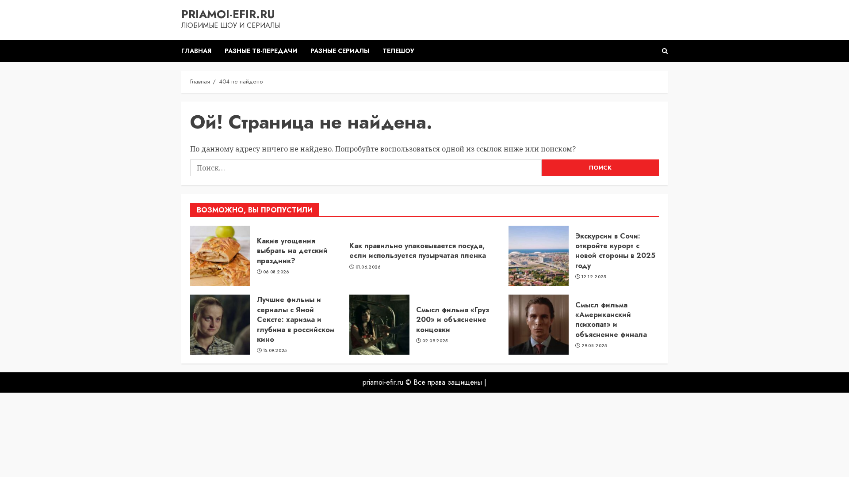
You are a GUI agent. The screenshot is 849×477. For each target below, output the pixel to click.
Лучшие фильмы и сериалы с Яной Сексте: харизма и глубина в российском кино (295, 319)
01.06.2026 (368, 267)
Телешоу (398, 50)
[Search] (665, 51)
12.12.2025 (593, 277)
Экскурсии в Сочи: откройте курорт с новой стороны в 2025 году (615, 251)
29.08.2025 (594, 346)
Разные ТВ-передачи (261, 50)
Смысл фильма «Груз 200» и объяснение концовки (452, 320)
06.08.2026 (276, 272)
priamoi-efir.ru (228, 14)
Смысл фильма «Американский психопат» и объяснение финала (611, 320)
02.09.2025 (435, 341)
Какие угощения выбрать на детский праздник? (292, 251)
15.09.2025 (275, 351)
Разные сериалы (339, 50)
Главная (196, 50)
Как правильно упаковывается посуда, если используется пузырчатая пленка (417, 251)
